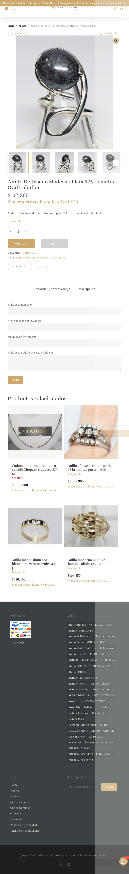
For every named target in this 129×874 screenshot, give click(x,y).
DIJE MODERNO (78, 730)
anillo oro (74, 654)
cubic (103, 724)
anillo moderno (104, 648)
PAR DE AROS (96, 736)
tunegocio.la (100, 855)
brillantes (103, 707)
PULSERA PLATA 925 (80, 760)
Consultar (55, 243)
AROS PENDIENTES (93, 701)
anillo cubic (75, 642)
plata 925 (89, 742)
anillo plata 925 (77, 666)
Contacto (15, 813)
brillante (88, 707)
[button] (6, 8)
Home (13, 784)
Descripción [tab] (86, 289)
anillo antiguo (77, 624)
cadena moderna (78, 713)
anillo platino (76, 671)
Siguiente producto (109, 33)
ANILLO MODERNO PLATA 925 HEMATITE (40, 257)
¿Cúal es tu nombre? (20, 304)
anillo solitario (100, 683)
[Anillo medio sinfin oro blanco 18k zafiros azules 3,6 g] (35, 526)
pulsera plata (104, 754)
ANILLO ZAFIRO (78, 689)
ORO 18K (108, 730)
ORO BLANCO (76, 736)
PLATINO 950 (105, 742)
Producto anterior (18, 33)
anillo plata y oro (100, 666)
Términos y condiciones (24, 830)
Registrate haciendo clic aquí (20, 3)
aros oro (73, 701)
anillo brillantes (78, 636)
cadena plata (76, 719)
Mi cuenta (16, 819)
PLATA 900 (74, 742)
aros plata (74, 707)
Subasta (15, 796)
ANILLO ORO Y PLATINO (83, 660)
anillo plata (108, 660)
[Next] (116, 163)
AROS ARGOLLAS (78, 695)
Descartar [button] (120, 3)
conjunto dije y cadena (82, 724)
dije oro (95, 730)
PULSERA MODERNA (80, 754)
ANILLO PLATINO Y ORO (83, 677)
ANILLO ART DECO (100, 624)
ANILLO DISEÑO (96, 642)
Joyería (14, 790)
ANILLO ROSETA (78, 683)
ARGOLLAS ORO (100, 689)
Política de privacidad (23, 825)
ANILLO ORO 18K (94, 654)
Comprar (21, 243)
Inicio (11, 25)
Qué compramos (20, 807)
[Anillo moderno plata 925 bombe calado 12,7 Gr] (91, 526)
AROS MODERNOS (103, 695)
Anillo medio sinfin (80, 648)
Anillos (22, 25)
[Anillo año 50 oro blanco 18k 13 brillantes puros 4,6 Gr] (91, 432)
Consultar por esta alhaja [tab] (51, 289)
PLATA (35, 252)
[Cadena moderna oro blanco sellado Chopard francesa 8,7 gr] (35, 432)
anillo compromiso (103, 636)
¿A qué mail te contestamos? (24, 320)
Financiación (18, 642)
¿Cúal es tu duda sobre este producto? (30, 352)
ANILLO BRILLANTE (80, 630)
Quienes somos (19, 802)
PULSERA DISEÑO (79, 748)
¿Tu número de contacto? (23, 336)
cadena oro (99, 713)
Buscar (109, 787)
